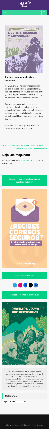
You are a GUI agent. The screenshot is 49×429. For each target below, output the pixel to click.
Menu (5, 12)
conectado (25, 160)
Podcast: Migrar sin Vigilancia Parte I (31, 148)
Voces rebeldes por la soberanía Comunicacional (22, 145)
